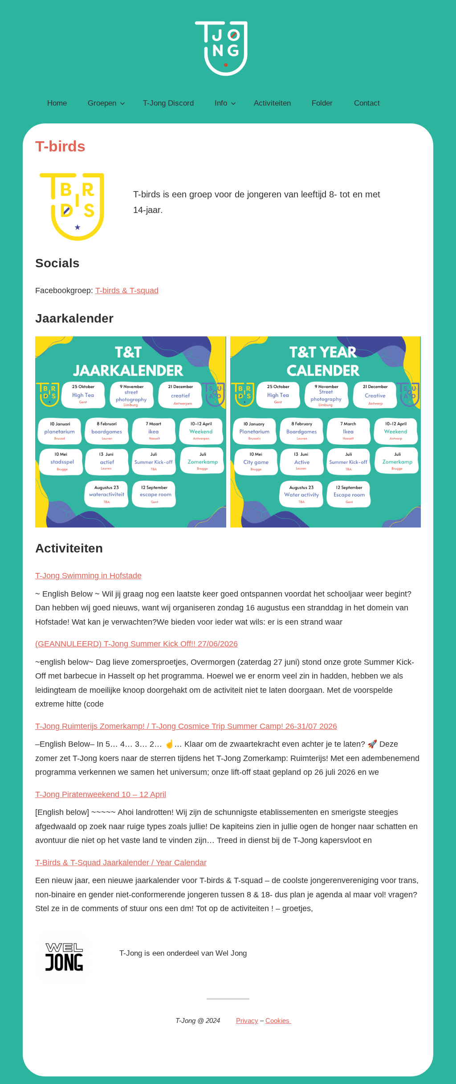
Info (221, 103)
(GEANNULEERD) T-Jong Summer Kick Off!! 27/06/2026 (136, 643)
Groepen (102, 103)
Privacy (247, 1020)
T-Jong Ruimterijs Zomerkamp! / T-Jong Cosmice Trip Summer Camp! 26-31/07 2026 (186, 726)
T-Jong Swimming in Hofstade (88, 575)
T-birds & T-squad (127, 290)
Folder (322, 103)
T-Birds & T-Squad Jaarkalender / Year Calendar (121, 862)
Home (57, 103)
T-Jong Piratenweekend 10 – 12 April (100, 794)
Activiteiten (272, 103)
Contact (367, 103)
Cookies (278, 1020)
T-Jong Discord (168, 103)
